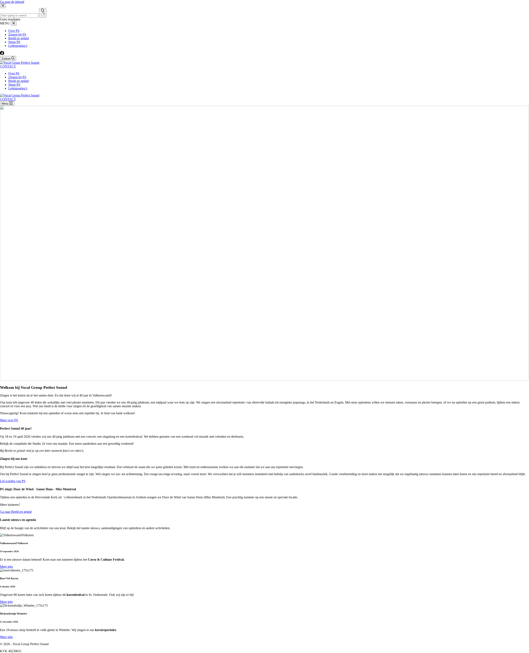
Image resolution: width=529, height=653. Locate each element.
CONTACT (8, 66)
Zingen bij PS (17, 77)
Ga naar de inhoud (12, 2)
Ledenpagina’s (17, 88)
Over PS (13, 73)
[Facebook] (2, 54)
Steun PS (14, 84)
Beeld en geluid (18, 81)
